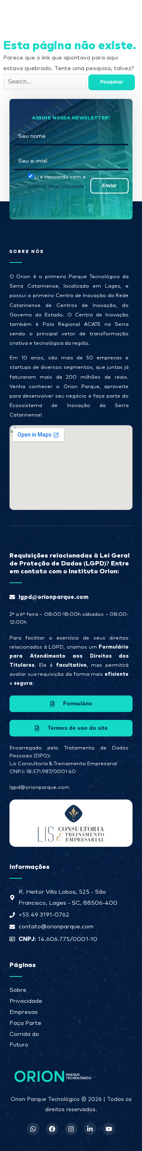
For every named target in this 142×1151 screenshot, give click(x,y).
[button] (111, 13)
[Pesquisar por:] (45, 82)
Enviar (109, 185)
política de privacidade (56, 186)
